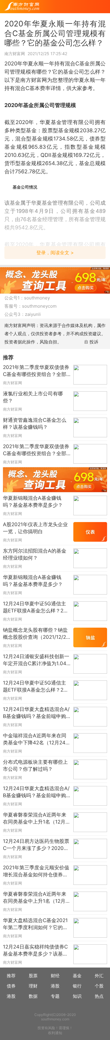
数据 (33, 996)
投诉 (93, 342)
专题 (55, 996)
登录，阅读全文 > (55, 252)
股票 (33, 975)
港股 (55, 986)
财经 (55, 975)
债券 (11, 986)
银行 (77, 986)
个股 (99, 986)
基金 (77, 975)
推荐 (11, 975)
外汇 (99, 975)
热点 (99, 996)
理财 (33, 986)
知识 (77, 996)
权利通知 (55, 1033)
